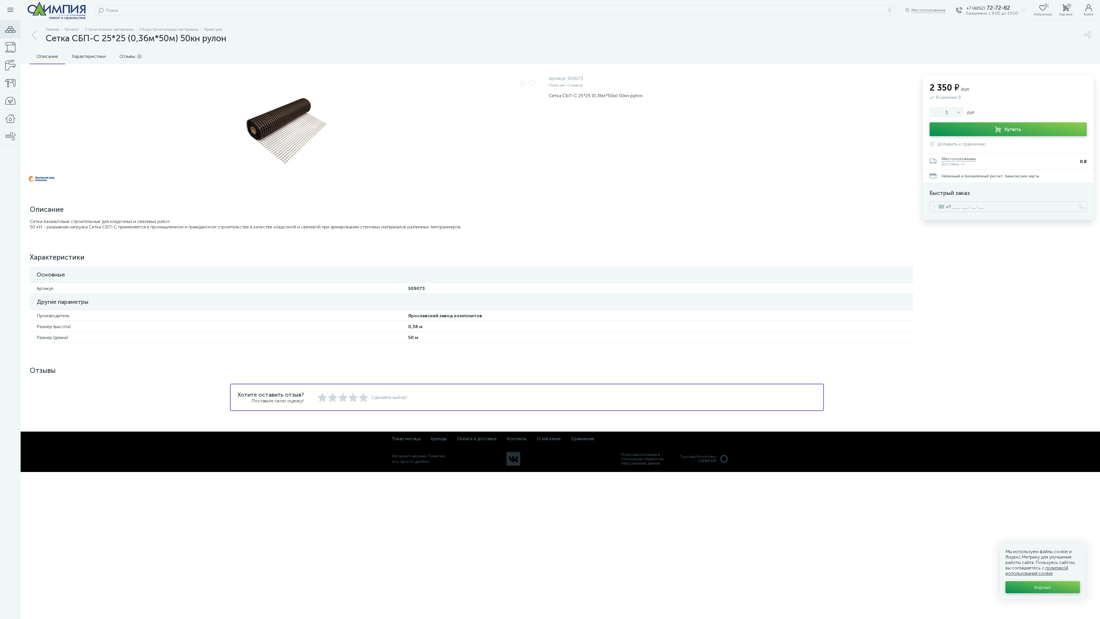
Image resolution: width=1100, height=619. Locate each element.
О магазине (549, 438)
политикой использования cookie (1036, 570)
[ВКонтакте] (513, 459)
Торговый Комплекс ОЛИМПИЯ (698, 459)
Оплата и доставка (476, 438)
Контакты (517, 438)
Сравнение (582, 438)
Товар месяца (406, 438)
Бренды (439, 438)
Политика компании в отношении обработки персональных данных (642, 459)
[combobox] (940, 206)
